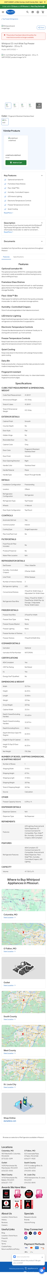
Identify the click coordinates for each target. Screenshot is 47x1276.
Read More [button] (8, 213)
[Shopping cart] (42, 12)
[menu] (3, 12)
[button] (44, 6)
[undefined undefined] (15, 144)
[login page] (37, 12)
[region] (23, 151)
